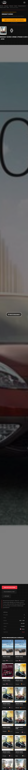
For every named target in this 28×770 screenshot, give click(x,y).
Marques (6, 6)
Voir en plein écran (9, 587)
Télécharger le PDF (9, 591)
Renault (11, 6)
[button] (14, 314)
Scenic (15, 6)
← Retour (6, 596)
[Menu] (25, 2)
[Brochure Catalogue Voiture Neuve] (4, 2)
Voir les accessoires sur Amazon (14, 20)
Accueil (1, 6)
